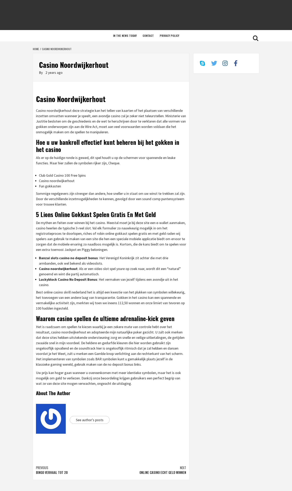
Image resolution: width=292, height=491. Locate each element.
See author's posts (89, 420)
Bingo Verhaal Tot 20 (52, 470)
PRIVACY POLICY (169, 35)
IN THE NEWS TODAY (125, 35)
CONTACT (148, 35)
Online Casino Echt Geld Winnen (162, 470)
